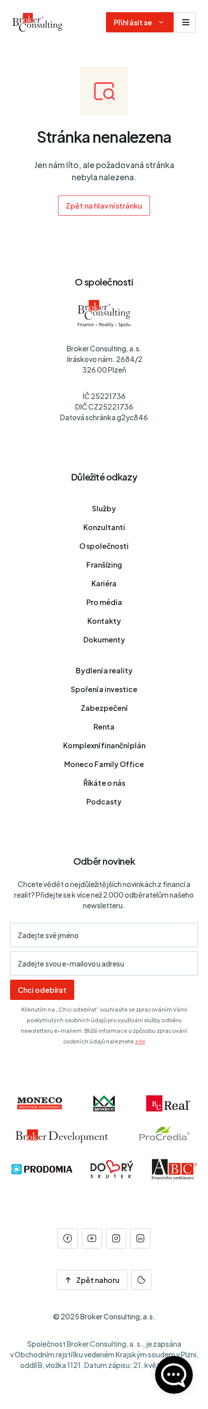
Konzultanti (104, 527)
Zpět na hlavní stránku (104, 205)
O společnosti (104, 545)
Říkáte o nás (104, 782)
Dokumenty (104, 639)
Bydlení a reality (104, 670)
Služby (104, 508)
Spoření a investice (104, 689)
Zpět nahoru (98, 1279)
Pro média (104, 602)
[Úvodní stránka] (37, 22)
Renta (104, 726)
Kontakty (104, 620)
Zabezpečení (104, 707)
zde (140, 1041)
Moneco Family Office (104, 764)
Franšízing (104, 564)
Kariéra (104, 583)
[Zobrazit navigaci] (186, 22)
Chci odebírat (42, 989)
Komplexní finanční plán (104, 745)
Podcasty (104, 801)
